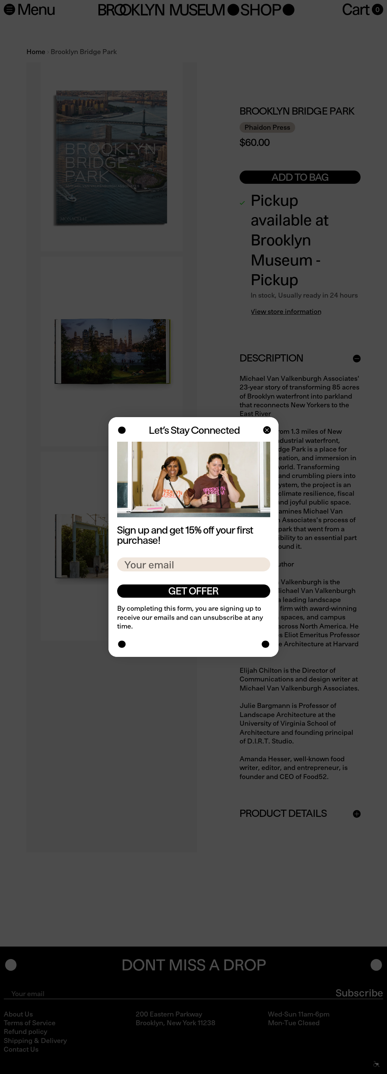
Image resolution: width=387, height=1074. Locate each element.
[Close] (266, 431)
